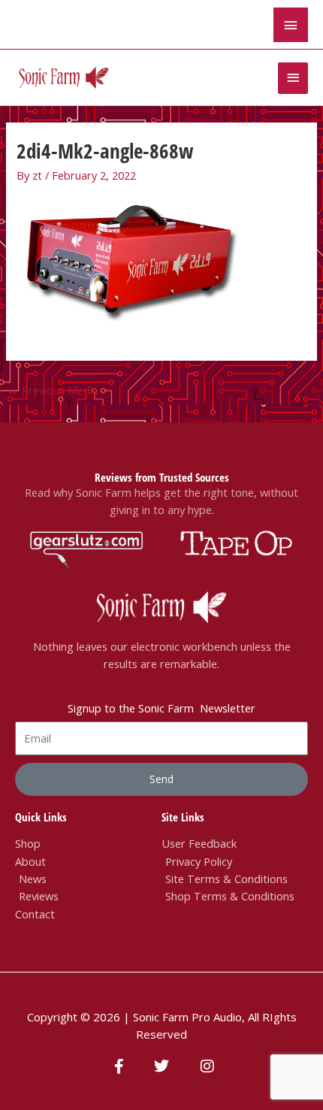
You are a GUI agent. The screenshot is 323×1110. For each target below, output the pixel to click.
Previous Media (53, 390)
